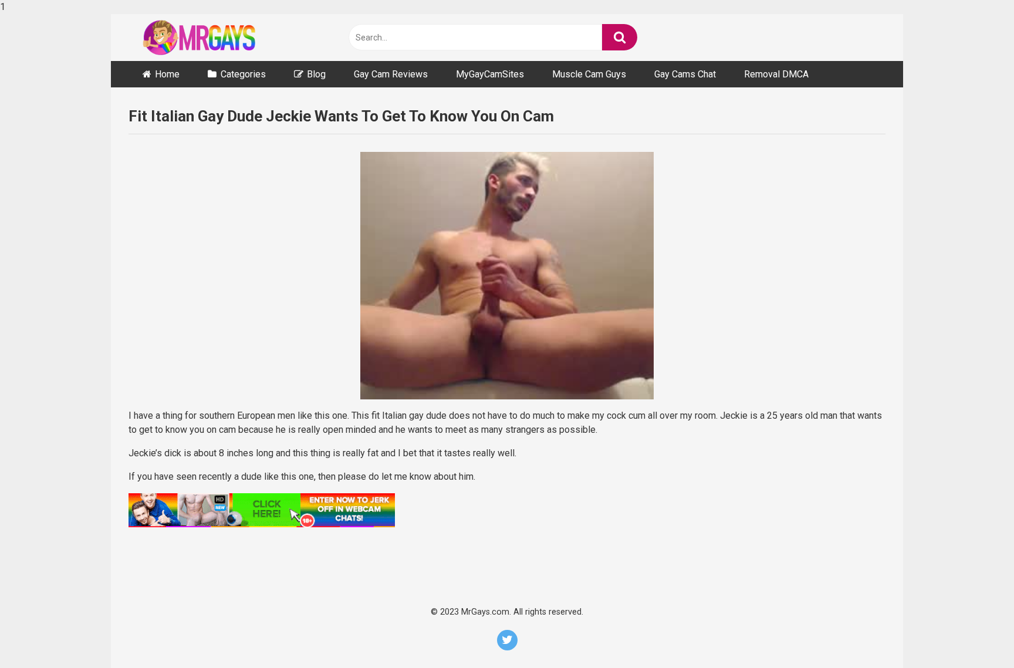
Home (167, 74)
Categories (243, 74)
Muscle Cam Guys (589, 74)
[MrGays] (217, 37)
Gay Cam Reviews (391, 74)
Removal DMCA (776, 74)
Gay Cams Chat (685, 74)
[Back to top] (974, 634)
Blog (316, 74)
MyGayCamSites (490, 74)
